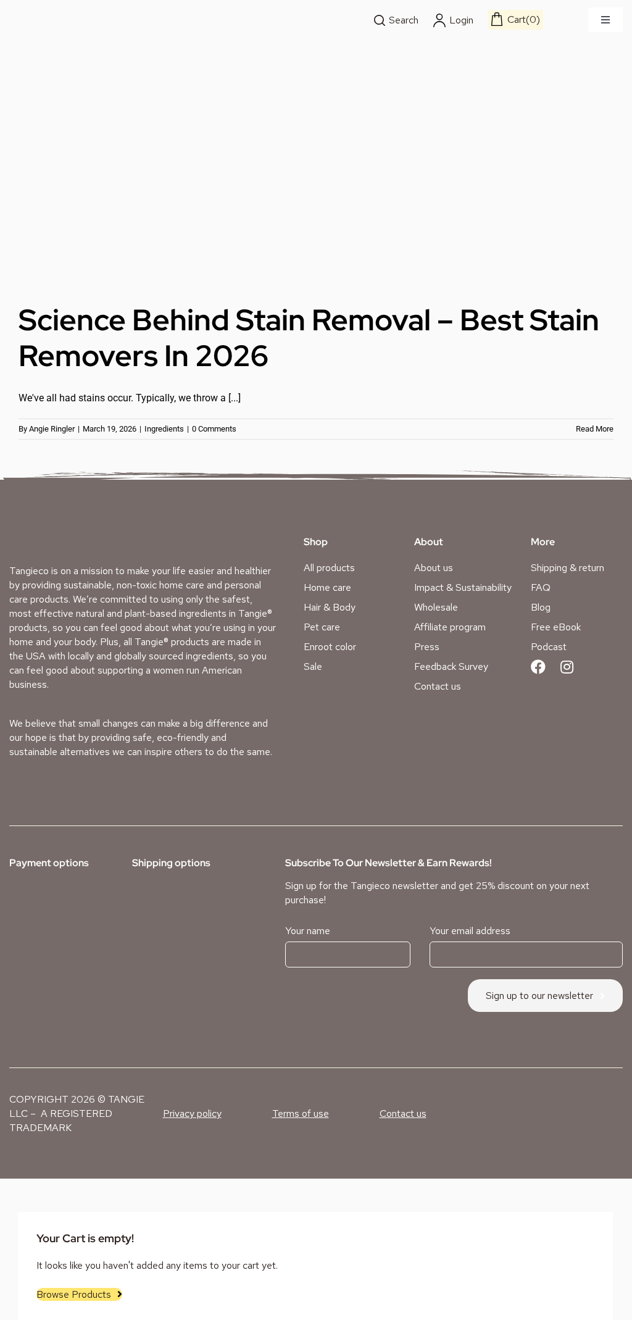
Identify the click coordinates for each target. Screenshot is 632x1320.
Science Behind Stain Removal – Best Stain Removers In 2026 (309, 337)
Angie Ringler (52, 428)
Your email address (470, 930)
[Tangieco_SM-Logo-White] (56, 534)
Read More (594, 428)
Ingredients (164, 428)
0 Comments (214, 428)
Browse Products (73, 1294)
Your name (307, 930)
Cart (521, 19)
